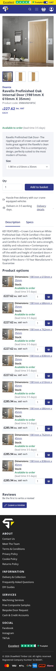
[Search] (30, 9)
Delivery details (41, 207)
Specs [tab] (29, 222)
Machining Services (13, 600)
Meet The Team (11, 544)
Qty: (4, 180)
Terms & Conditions (13, 549)
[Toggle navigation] (36, 9)
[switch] (45, 2)
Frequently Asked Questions (18, 582)
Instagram (8, 633)
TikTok (6, 638)
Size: (8, 161)
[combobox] (22, 9)
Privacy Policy (10, 554)
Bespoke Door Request (15, 610)
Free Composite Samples (16, 605)
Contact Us (8, 538)
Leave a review (16, 505)
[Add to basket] (48, 297)
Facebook (7, 628)
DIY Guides (8, 587)
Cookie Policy (9, 559)
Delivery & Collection (14, 577)
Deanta (6, 87)
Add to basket (39, 187)
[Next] (49, 41)
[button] (51, 9)
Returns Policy (10, 564)
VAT (51, 2)
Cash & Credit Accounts (15, 615)
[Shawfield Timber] (5, 9)
